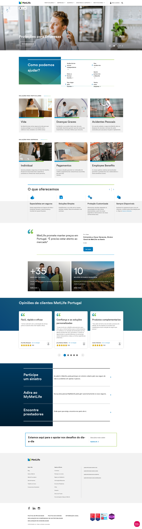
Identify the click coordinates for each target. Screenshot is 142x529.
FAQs (55, 487)
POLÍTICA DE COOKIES (55, 515)
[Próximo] (113, 189)
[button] (50, 3)
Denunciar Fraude (58, 493)
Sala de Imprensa (31, 480)
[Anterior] (109, 189)
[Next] (82, 355)
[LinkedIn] (34, 508)
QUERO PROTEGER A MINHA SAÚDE (91, 471)
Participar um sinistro (59, 474)
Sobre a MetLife (31, 474)
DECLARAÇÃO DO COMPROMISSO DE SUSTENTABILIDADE (45, 518)
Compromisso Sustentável (33, 487)
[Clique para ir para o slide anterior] (117, 46)
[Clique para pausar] (114, 46)
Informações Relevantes (59, 480)
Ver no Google (36, 343)
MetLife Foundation (32, 477)
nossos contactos (126, 211)
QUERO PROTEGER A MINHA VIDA (90, 467)
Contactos (56, 470)
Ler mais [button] (88, 249)
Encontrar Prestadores (59, 483)
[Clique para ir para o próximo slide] (122, 46)
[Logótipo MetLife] (34, 460)
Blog (29, 470)
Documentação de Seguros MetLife (62, 497)
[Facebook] (29, 508)
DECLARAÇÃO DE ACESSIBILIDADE (38, 521)
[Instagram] (39, 508)
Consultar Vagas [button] (27, 44)
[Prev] (59, 355)
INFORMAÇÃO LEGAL (72, 515)
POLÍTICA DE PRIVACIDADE (36, 515)
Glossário (56, 490)
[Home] (20, 8)
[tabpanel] (35, 329)
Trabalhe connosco (32, 483)
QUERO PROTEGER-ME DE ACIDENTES (91, 474)
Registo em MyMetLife (59, 477)
